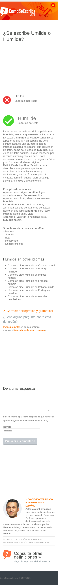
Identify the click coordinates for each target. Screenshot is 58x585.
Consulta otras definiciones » (32, 555)
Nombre (7, 426)
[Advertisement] (29, 66)
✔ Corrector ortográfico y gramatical (28, 311)
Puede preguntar (11, 327)
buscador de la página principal (29, 330)
